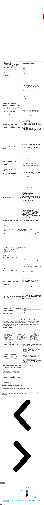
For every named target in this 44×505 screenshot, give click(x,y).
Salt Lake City (26, 500)
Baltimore (8, 499)
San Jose (36, 500)
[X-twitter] (27, 495)
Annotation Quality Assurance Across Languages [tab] (30, 163)
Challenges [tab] (24, 310)
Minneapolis (8, 500)
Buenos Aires (13, 499)
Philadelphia (17, 500)
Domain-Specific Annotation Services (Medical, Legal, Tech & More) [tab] (31, 165)
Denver (31, 499)
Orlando (14, 500)
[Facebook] (27, 491)
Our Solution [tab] (25, 312)
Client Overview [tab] (25, 308)
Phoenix (20, 500)
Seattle (39, 500)
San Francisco (33, 500)
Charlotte (19, 499)
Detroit (33, 499)
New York (11, 500)
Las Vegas (38, 499)
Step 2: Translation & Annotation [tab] (27, 367)
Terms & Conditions (2, 504)
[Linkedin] (27, 493)
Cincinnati (24, 499)
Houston (36, 499)
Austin (5, 499)
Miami (6, 500)
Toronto (4, 501)
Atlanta (3, 499)
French (31, 30)
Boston (10, 499)
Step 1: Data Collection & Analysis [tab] (28, 365)
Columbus (27, 499)
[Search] (34, 29)
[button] (22, 415)
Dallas (29, 499)
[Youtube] (27, 496)
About (17, 113)
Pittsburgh (23, 500)
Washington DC (7, 501)
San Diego (29, 500)
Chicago (21, 499)
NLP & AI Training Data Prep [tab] (27, 170)
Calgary (16, 499)
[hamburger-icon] (36, 58)
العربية (31, 27)
